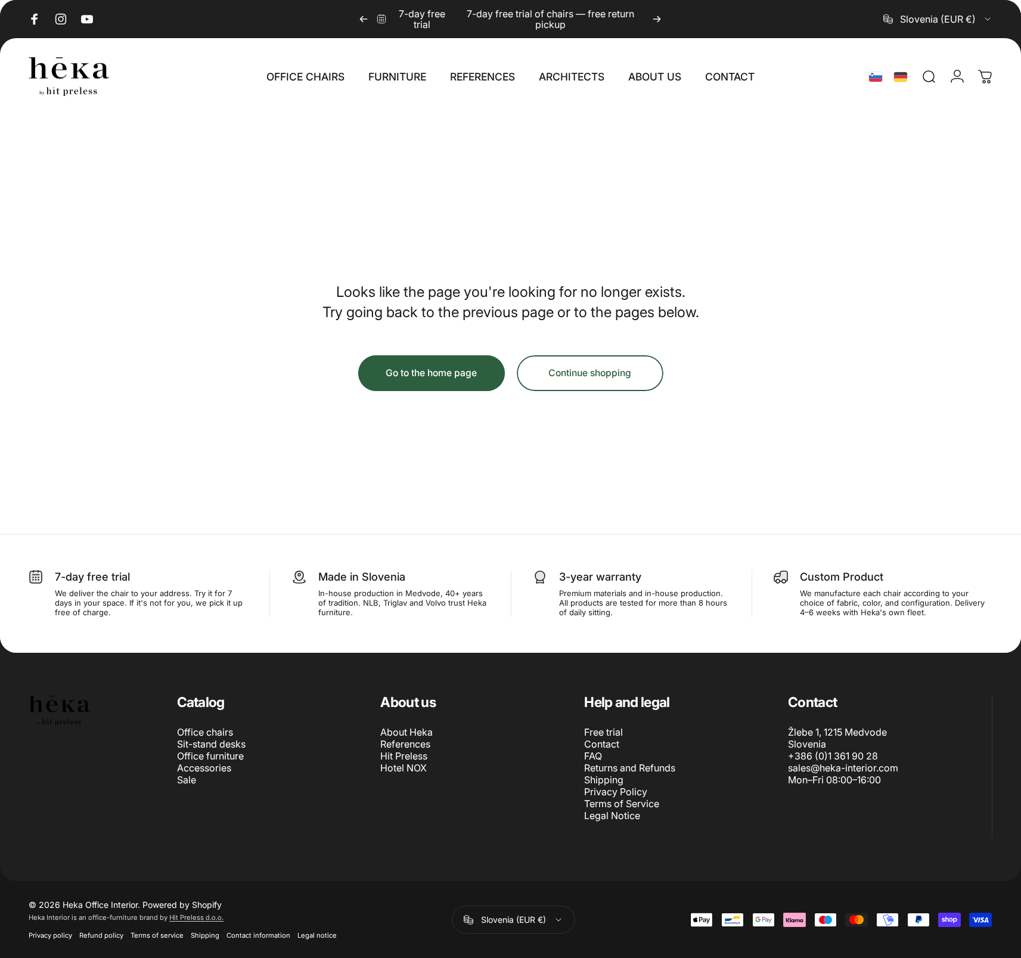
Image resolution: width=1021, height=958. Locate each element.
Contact (601, 744)
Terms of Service (621, 804)
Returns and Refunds (629, 768)
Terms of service (157, 935)
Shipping (603, 780)
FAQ (593, 756)
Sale (186, 780)
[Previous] (363, 19)
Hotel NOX (403, 768)
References (405, 744)
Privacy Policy (615, 792)
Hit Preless (403, 756)
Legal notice (317, 935)
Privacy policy (50, 935)
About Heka (406, 732)
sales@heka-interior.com (843, 768)
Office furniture (210, 756)
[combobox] (937, 19)
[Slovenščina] (875, 77)
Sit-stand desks (211, 744)
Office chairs (205, 732)
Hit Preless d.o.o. (196, 917)
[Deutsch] (901, 77)
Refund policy (101, 935)
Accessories (204, 768)
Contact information (258, 935)
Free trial (603, 732)
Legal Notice (612, 815)
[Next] (657, 19)
